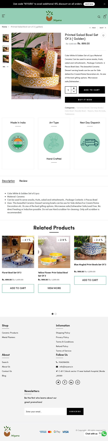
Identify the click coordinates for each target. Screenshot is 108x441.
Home (4, 26)
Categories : (70, 107)
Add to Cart (92, 89)
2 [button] (56, 314)
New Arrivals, (100, 111)
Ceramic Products (10, 332)
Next (102, 28)
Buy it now (85, 99)
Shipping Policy (63, 332)
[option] (6, 38)
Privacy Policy (62, 337)
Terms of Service (63, 350)
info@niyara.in (66, 366)
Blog (4, 375)
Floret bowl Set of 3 (11, 272)
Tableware (69, 114)
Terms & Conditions (65, 341)
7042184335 (64, 362)
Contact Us (7, 371)
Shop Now (89, 4)
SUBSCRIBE (75, 411)
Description (8, 181)
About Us (6, 366)
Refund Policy (62, 346)
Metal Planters (8, 337)
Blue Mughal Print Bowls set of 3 (90, 264)
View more (54, 288)
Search (5, 362)
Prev (94, 28)
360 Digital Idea (99, 433)
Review (23, 181)
